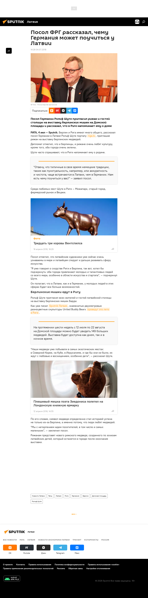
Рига (66, 496)
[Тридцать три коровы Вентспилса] (74, 216)
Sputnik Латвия (58, 305)
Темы (50, 496)
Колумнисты (91, 539)
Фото (37, 238)
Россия (105, 539)
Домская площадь (99, 496)
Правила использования (39, 564)
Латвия (58, 496)
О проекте (8, 564)
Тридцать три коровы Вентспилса (58, 243)
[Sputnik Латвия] (14, 24)
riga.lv (91, 135)
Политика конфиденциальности (69, 564)
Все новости (10, 539)
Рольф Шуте (36, 501)
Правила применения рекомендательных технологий (28, 568)
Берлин (86, 496)
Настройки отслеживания (98, 568)
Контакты (20, 564)
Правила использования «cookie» (103, 564)
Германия (75, 496)
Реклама (61, 568)
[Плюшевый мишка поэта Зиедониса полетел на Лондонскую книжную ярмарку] (74, 379)
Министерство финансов (47, 105)
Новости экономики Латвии (54, 539)
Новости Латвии (38, 496)
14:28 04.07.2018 (38, 49)
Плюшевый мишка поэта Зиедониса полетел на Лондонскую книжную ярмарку (68, 403)
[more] (113, 249)
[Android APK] (12, 579)
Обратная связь (75, 568)
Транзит (77, 539)
